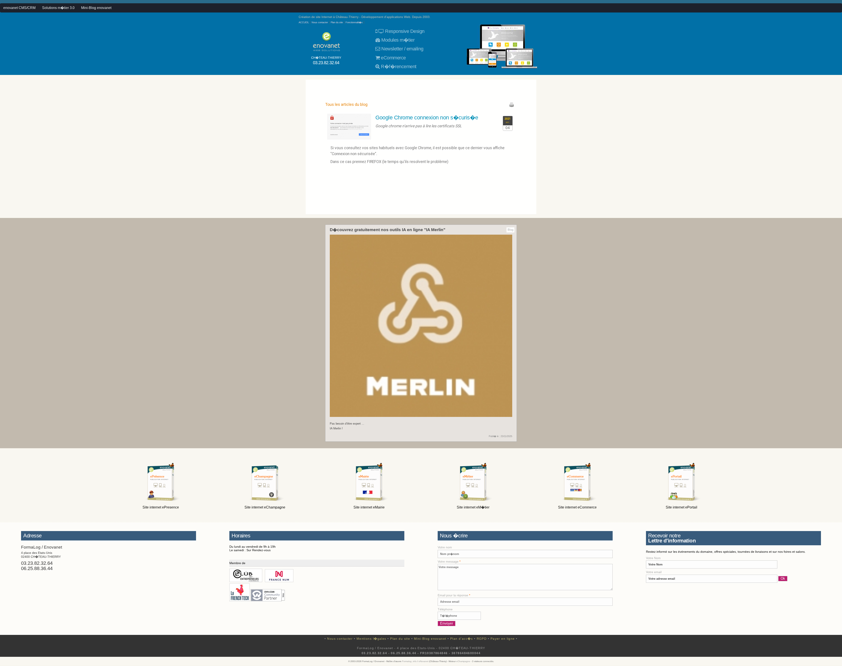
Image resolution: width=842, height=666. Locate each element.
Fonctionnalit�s (354, 22)
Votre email (654, 572)
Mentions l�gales (371, 638)
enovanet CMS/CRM (19, 8)
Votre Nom (653, 558)
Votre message (449, 561)
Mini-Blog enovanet (96, 8)
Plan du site (337, 22)
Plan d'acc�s (461, 638)
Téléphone (445, 609)
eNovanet (423, 661)
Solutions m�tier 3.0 (58, 8)
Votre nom (445, 547)
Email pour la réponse (454, 595)
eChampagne (463, 661)
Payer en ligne (503, 638)
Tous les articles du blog (346, 104)
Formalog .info (409, 661)
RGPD (482, 638)
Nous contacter (320, 22)
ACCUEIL (304, 22)
